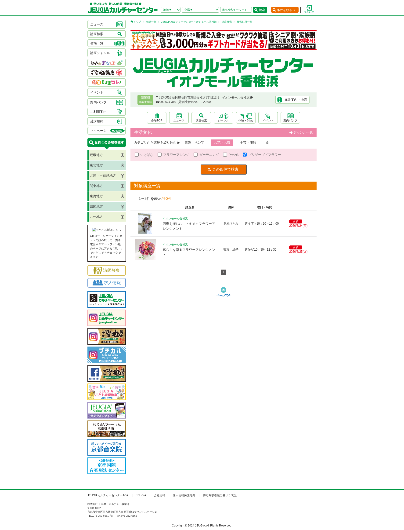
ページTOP (223, 295)
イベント (268, 120)
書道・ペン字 (194, 142)
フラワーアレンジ (176, 155)
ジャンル (223, 120)
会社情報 (159, 495)
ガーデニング (209, 155)
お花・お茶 (222, 142)
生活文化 (143, 132)
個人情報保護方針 (184, 495)
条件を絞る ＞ (286, 10)
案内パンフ (290, 120)
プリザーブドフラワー (264, 155)
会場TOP (156, 120)
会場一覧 (151, 21)
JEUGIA (141, 495)
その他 (233, 155)
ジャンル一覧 (303, 132)
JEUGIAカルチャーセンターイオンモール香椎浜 (189, 21)
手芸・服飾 (248, 142)
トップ (137, 21)
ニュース (178, 120)
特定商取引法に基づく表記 (220, 495)
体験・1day (245, 120)
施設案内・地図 (295, 100)
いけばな (146, 155)
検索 (262, 10)
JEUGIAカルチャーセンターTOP (107, 495)
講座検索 (227, 21)
